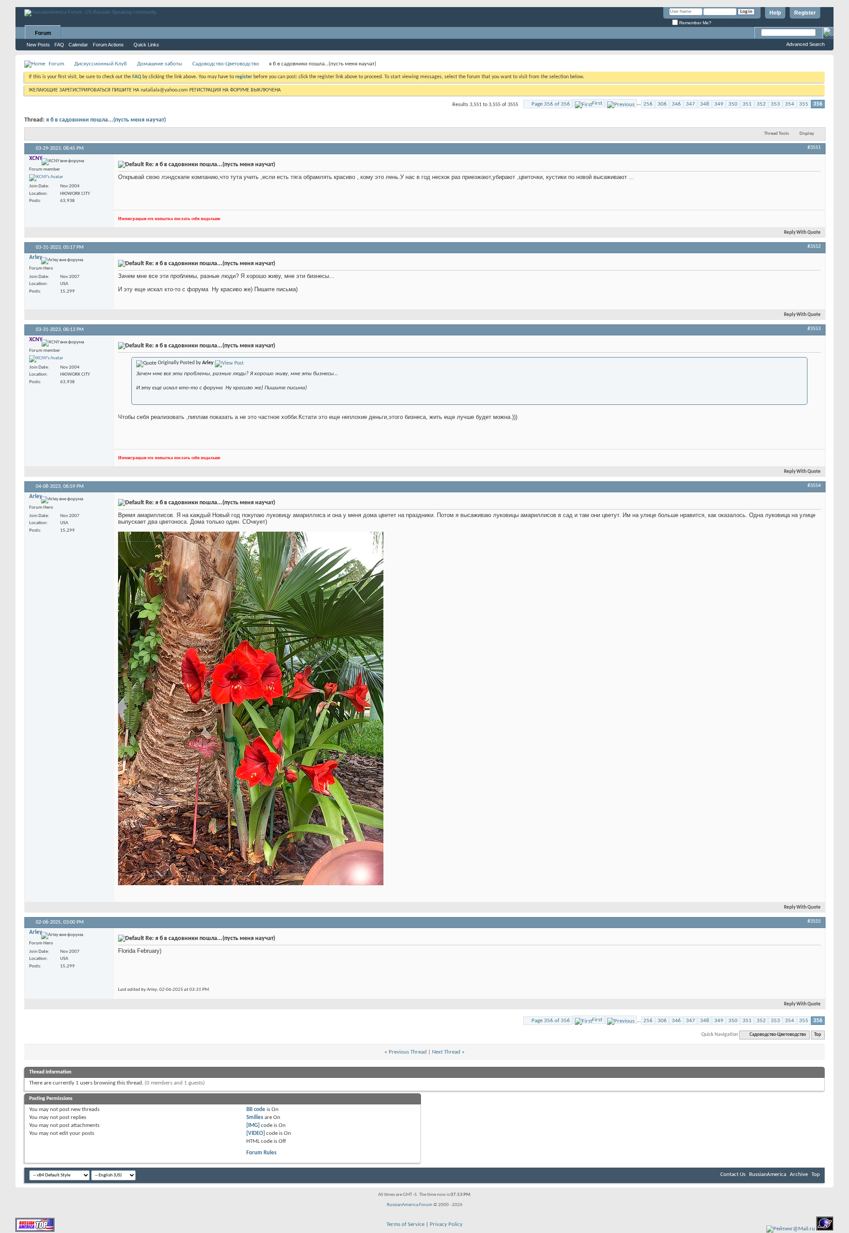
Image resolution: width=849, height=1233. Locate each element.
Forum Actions (108, 44)
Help (775, 13)
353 (775, 104)
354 (789, 104)
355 (803, 104)
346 (676, 104)
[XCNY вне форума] (46, 177)
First (597, 103)
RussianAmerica (767, 1174)
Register (805, 13)
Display (806, 133)
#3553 (814, 328)
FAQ (59, 44)
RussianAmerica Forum (409, 1205)
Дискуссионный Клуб (100, 64)
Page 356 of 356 (551, 104)
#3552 (814, 246)
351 (747, 104)
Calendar (78, 44)
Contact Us (733, 1174)
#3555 (814, 921)
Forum (43, 33)
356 (817, 104)
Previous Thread (408, 1052)
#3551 (814, 147)
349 (718, 104)
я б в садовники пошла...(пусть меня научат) (106, 120)
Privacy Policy (446, 1224)
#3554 (814, 485)
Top (817, 1034)
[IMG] (253, 1125)
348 (704, 104)
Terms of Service (405, 1224)
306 (662, 104)
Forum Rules (261, 1153)
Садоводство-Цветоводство (225, 64)
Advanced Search (805, 44)
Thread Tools (776, 133)
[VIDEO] (255, 1133)
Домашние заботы (159, 64)
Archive (799, 1174)
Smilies (254, 1117)
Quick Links (146, 44)
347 (690, 104)
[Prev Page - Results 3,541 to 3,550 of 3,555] (621, 103)
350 (733, 104)
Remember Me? (694, 22)
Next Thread (446, 1052)
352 (761, 104)
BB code (255, 1109)
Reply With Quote (802, 232)
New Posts (38, 44)
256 (648, 104)
